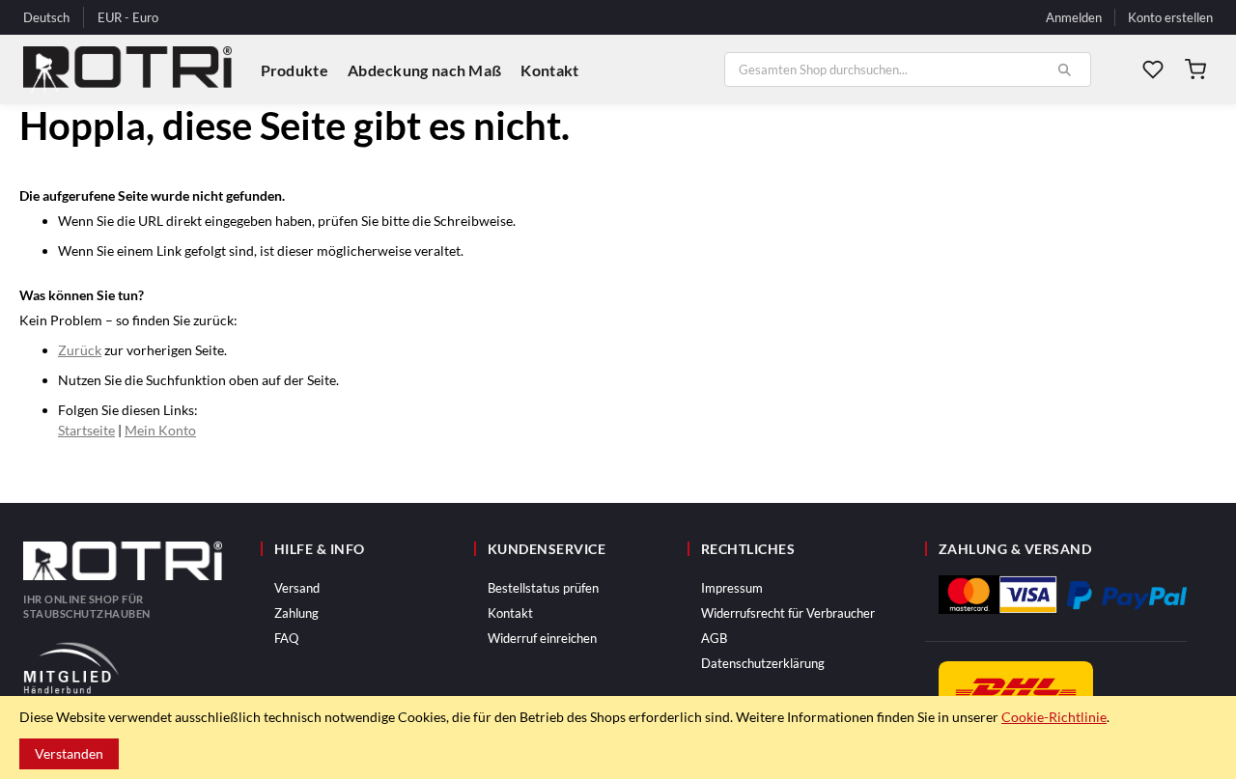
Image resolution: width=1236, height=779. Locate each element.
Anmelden (1074, 17)
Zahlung (296, 613)
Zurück (79, 350)
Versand (297, 588)
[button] (128, 18)
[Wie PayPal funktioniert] (1127, 595)
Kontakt (510, 613)
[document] (618, 737)
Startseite (86, 430)
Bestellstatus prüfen (543, 588)
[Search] (1064, 69)
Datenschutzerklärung (763, 663)
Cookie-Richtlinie (1054, 717)
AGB (714, 638)
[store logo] (127, 69)
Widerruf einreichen (542, 638)
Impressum (732, 588)
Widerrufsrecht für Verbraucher (788, 613)
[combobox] (907, 69)
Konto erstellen (1170, 17)
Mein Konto (160, 430)
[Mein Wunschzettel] (1153, 69)
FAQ (286, 638)
